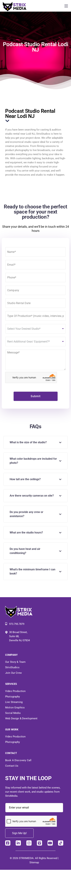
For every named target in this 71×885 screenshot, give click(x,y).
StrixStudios (12, 667)
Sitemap (34, 862)
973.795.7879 (16, 624)
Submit (35, 396)
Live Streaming (14, 702)
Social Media (13, 713)
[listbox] (35, 328)
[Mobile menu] (66, 6)
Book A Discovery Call (18, 760)
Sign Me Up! (19, 833)
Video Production (15, 691)
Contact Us (11, 765)
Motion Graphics (15, 707)
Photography (12, 696)
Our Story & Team (15, 661)
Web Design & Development (21, 718)
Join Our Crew (13, 672)
